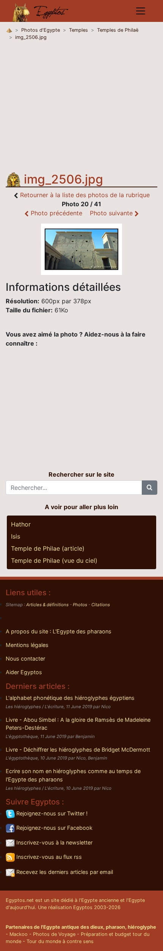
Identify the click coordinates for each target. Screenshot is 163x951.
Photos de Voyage (54, 934)
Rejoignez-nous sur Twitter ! (51, 813)
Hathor (21, 524)
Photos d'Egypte (40, 30)
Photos (80, 604)
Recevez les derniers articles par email (64, 872)
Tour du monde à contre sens (60, 941)
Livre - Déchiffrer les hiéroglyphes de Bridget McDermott (78, 749)
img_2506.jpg (31, 37)
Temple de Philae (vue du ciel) (54, 560)
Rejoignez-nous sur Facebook (53, 827)
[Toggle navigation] (140, 11)
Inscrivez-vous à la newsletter (53, 842)
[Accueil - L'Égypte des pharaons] (40, 11)
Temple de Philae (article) (48, 548)
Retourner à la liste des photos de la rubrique (85, 195)
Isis (15, 536)
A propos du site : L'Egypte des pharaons (58, 631)
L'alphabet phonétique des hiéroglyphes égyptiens (70, 698)
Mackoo (18, 934)
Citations (100, 604)
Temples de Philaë (117, 30)
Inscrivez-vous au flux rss (48, 857)
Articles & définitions (47, 604)
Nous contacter (25, 658)
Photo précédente (55, 213)
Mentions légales (27, 645)
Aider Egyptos (24, 672)
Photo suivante (112, 213)
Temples (78, 30)
